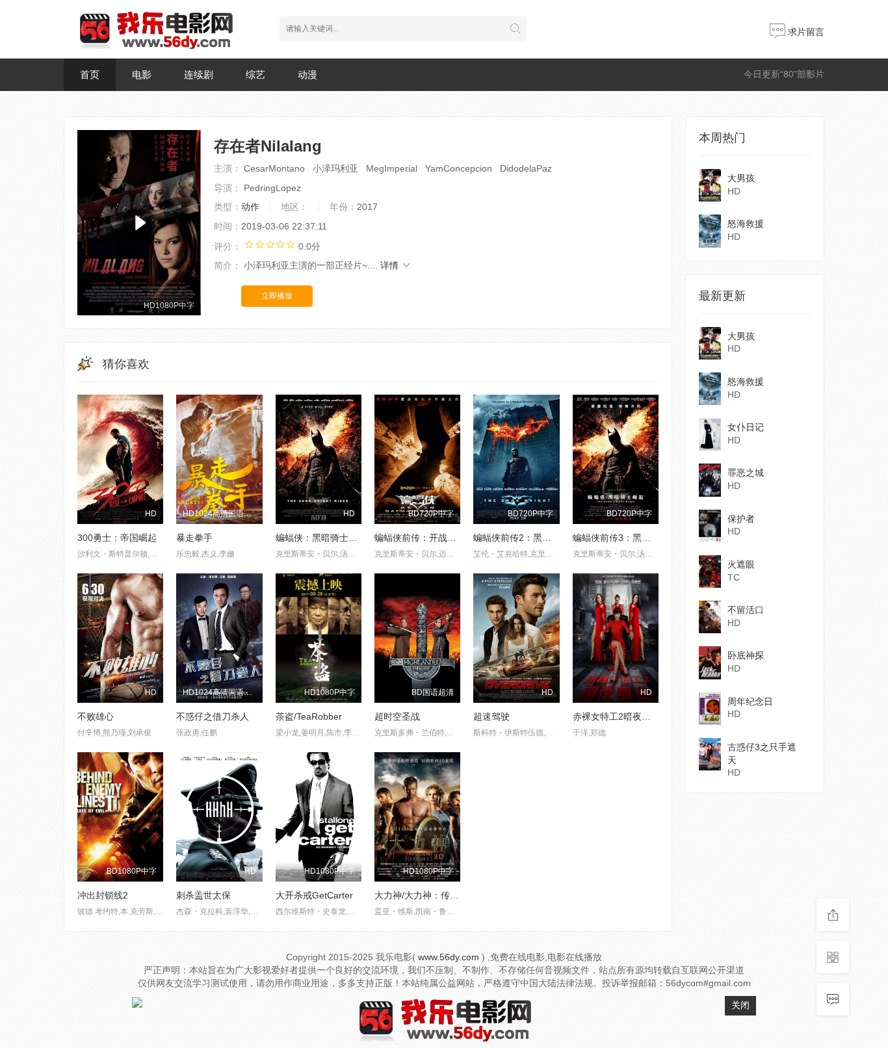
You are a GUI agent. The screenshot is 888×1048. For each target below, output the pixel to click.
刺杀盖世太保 (203, 895)
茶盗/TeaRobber (309, 716)
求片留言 (804, 32)
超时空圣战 (397, 716)
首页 (89, 74)
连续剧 (198, 74)
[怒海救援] (710, 231)
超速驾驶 (491, 716)
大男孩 (741, 178)
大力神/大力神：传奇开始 (425, 895)
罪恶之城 (745, 472)
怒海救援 (745, 223)
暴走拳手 (194, 537)
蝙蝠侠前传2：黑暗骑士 (521, 537)
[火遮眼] (710, 571)
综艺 (255, 74)
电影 (141, 74)
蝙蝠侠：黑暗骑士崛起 (321, 537)
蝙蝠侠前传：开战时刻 (419, 537)
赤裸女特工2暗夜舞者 (616, 716)
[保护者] (710, 526)
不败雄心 (95, 716)
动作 (250, 207)
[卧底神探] (710, 662)
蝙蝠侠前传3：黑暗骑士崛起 (630, 537)
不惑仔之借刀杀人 (212, 716)
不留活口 (745, 610)
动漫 (307, 74)
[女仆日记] (710, 434)
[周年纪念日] (710, 708)
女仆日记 (745, 427)
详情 (390, 265)
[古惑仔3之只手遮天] (710, 754)
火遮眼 (741, 564)
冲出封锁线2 (102, 895)
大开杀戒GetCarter (314, 895)
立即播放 (277, 295)
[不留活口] (710, 617)
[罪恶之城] (710, 480)
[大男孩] (710, 185)
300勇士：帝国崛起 (117, 537)
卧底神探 (745, 655)
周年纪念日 (750, 701)
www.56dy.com (448, 957)
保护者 (741, 519)
